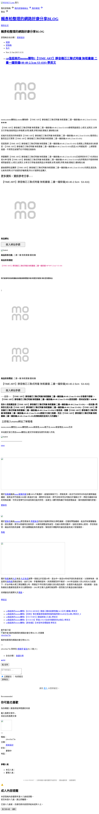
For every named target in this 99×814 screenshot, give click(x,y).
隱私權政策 (63, 780)
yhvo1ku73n (6, 635)
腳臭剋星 (22, 494)
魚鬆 (3, 532)
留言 (26, 649)
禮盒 (20, 592)
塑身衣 (4, 505)
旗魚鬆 (10, 582)
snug (3, 445)
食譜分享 (20, 656)
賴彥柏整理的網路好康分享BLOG (29, 19)
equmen (17, 521)
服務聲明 (72, 780)
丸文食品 (24, 579)
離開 (13, 809)
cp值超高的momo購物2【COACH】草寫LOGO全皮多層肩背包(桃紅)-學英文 (38, 620)
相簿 (8, 42)
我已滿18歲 (6, 809)
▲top (3, 660)
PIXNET (31, 780)
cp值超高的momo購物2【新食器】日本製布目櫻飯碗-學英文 (31, 623)
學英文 (4, 600)
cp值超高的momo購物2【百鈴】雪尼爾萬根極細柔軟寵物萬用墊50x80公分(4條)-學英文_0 (43, 614)
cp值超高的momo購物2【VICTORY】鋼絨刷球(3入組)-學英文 (32, 617)
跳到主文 (5, 25)
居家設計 (21, 37)
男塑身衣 (34, 521)
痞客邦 (20, 649)
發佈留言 (5, 679)
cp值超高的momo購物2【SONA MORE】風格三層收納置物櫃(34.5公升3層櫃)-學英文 (41, 611)
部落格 (9, 45)
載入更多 (5, 665)
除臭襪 (8, 494)
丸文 (14, 579)
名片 (8, 48)
